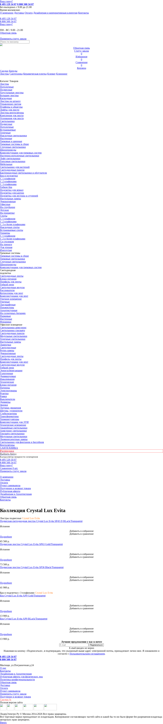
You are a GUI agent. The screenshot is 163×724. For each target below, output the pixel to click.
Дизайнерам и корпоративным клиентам (55, 12)
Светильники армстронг (13, 327)
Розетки (4, 393)
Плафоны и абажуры (11, 107)
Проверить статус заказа (13, 693)
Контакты (83, 12)
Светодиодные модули (12, 287)
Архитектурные (8, 310)
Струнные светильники (13, 147)
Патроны (5, 387)
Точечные (5, 132)
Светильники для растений (15, 167)
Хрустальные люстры (12, 92)
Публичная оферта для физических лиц (21, 676)
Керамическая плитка (35, 73)
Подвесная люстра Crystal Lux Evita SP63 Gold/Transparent (31, 544)
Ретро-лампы (7, 350)
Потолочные (7, 86)
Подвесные (6, 89)
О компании (6, 12)
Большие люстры (9, 95)
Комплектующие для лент (14, 296)
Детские (4, 210)
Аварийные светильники (13, 427)
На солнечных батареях (13, 313)
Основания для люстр (12, 118)
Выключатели (7, 399)
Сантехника (16, 73)
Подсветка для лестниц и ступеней (19, 195)
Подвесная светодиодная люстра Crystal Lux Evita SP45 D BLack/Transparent (41, 521)
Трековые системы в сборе (14, 144)
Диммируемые (8, 376)
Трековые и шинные (11, 141)
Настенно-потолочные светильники (19, 155)
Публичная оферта (10, 491)
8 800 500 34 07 (25, 4)
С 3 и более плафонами (12, 224)
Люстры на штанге (10, 101)
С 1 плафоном (7, 178)
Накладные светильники (13, 135)
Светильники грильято (12, 330)
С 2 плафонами (8, 181)
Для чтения (6, 247)
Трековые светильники (12, 258)
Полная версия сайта (11, 702)
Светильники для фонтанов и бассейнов (22, 442)
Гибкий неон (7, 284)
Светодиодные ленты (11, 276)
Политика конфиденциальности (17, 679)
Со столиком (7, 241)
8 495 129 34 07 (8, 4)
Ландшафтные (8, 304)
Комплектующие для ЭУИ (14, 422)
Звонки (4, 405)
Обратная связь (8, 497)
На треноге (6, 244)
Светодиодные (8, 347)
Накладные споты (10, 227)
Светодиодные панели (12, 170)
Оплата (29, 12)
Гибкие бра (6, 187)
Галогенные (6, 373)
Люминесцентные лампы (14, 439)
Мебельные (6, 164)
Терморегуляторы (9, 419)
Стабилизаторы (8, 413)
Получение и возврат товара (15, 488)
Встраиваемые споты (11, 230)
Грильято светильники (12, 433)
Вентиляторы (7, 445)
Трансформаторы (9, 416)
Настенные (6, 138)
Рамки (3, 396)
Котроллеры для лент (11, 293)
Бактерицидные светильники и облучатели (23, 172)
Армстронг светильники (13, 430)
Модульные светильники (13, 336)
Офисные (5, 204)
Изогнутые (6, 250)
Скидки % (5, 699)
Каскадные (6, 98)
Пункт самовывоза (10, 485)
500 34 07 (8, 21)
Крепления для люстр (12, 115)
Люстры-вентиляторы (12, 112)
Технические (7, 382)
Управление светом (10, 104)
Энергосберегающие (11, 370)
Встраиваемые (8, 129)
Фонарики (5, 321)
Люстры (4, 73)
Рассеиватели (7, 290)
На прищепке (7, 213)
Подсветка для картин (12, 193)
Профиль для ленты (10, 281)
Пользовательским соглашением (87, 653)
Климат (51, 73)
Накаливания (7, 379)
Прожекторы (7, 307)
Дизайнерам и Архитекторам (16, 494)
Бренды (13, 71)
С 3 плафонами (8, 184)
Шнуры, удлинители (11, 410)
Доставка (19, 12)
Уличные (5, 301)
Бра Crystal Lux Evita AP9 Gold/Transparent (23, 595)
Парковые (5, 316)
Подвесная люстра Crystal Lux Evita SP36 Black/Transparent (32, 567)
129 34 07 (8, 18)
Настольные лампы (10, 342)
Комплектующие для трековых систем (21, 152)
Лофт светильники (10, 158)
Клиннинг (61, 73)
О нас (3, 668)
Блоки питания (8, 278)
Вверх (3, 722)
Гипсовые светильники (12, 161)
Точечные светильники (12, 339)
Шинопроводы (8, 150)
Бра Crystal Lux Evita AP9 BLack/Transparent (23, 618)
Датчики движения (10, 407)
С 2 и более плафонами (12, 238)
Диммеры (5, 402)
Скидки (4, 71)
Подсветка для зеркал (11, 190)
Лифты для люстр (9, 109)
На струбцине (7, 207)
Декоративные (8, 201)
